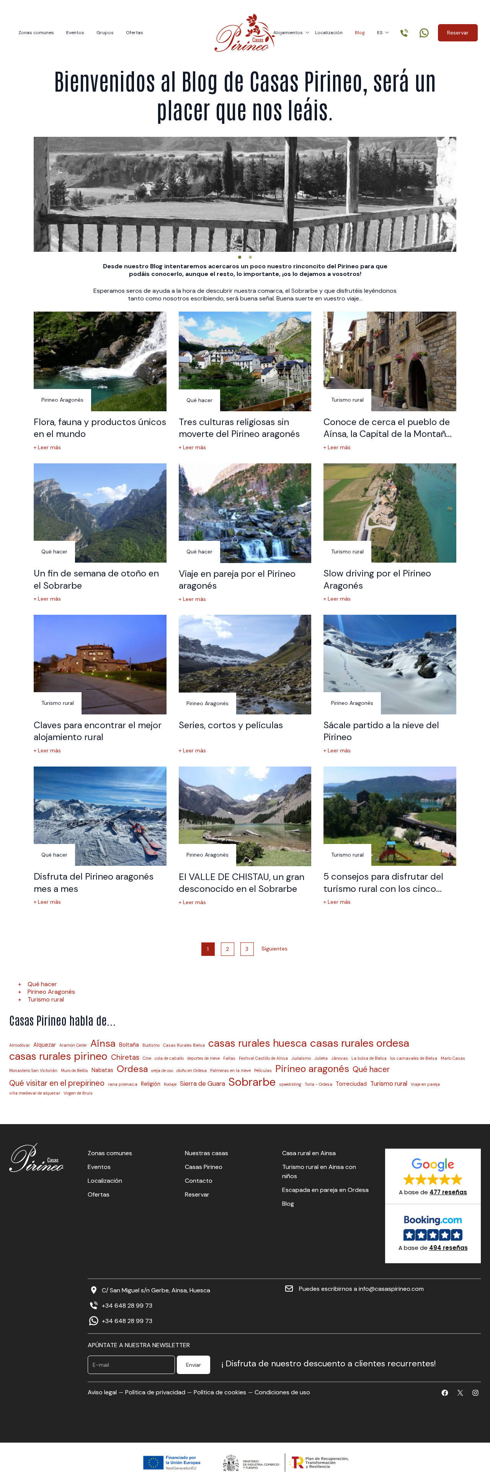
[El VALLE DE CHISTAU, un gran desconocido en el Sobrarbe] (245, 816)
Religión (150, 1083)
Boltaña (129, 1044)
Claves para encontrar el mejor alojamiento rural (98, 731)
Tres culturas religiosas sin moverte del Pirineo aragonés (239, 428)
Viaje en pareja (425, 1084)
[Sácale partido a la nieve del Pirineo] (389, 664)
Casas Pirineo (203, 1167)
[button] (433, 1176)
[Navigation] (239, 257)
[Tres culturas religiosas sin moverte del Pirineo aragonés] (245, 361)
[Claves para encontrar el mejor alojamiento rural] (100, 664)
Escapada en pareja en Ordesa (325, 1190)
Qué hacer (42, 984)
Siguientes (274, 948)
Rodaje (170, 1084)
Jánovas (339, 1058)
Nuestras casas (206, 1153)
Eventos (75, 33)
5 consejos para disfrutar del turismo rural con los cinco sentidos (383, 888)
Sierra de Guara (202, 1084)
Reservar (458, 32)
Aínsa (103, 1043)
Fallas (229, 1058)
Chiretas (125, 1057)
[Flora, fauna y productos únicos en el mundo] (100, 361)
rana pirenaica (122, 1084)
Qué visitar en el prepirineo (57, 1083)
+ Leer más (47, 447)
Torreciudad (351, 1083)
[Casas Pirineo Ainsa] (245, 33)
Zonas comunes (36, 33)
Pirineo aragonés (312, 1069)
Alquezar (44, 1044)
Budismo (151, 1045)
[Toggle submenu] (307, 32)
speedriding (290, 1084)
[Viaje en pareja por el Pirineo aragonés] (245, 513)
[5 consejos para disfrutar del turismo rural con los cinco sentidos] (389, 816)
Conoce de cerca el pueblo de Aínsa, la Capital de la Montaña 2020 (387, 434)
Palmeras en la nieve (230, 1070)
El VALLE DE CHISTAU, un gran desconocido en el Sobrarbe (241, 883)
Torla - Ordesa (318, 1084)
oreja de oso (162, 1070)
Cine (147, 1058)
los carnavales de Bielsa (413, 1058)
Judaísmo (301, 1058)
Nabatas (102, 1070)
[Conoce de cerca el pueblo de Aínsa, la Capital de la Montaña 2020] (389, 361)
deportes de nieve (203, 1058)
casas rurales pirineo (58, 1056)
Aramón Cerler (73, 1045)
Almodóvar (19, 1045)
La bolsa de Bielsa (369, 1058)
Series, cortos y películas (231, 725)
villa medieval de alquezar (34, 1093)
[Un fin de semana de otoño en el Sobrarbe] (100, 513)
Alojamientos (288, 33)
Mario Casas (453, 1058)
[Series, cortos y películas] (245, 664)
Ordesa (132, 1069)
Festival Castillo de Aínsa (263, 1058)
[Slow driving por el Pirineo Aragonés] (389, 513)
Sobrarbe (252, 1082)
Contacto (198, 1181)
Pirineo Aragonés (51, 992)
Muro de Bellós (74, 1070)
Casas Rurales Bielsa (184, 1045)
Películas (263, 1070)
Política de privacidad (155, 1392)
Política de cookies (220, 1392)
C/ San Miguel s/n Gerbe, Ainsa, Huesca (156, 1290)
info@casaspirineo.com (391, 1289)
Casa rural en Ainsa (309, 1153)
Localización (329, 33)
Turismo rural (46, 999)
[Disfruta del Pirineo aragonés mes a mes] (100, 816)
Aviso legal (102, 1392)
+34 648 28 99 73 (127, 1306)
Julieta (321, 1058)
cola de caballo (169, 1058)
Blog (360, 33)
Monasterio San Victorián (33, 1070)
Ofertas (134, 33)
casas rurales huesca (257, 1043)
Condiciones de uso (282, 1392)
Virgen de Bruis (78, 1093)
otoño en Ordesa (191, 1070)
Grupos (105, 33)
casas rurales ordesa (359, 1043)
